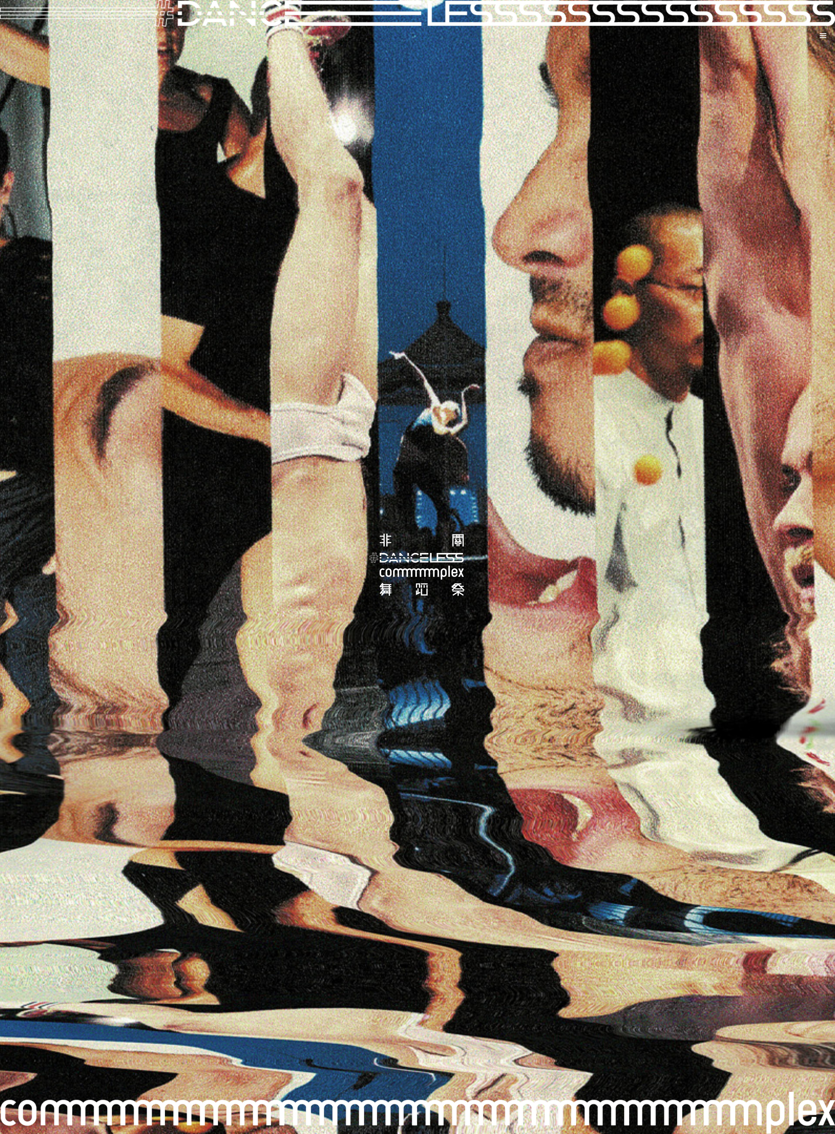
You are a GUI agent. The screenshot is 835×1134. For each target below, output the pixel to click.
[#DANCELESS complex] (417, 567)
